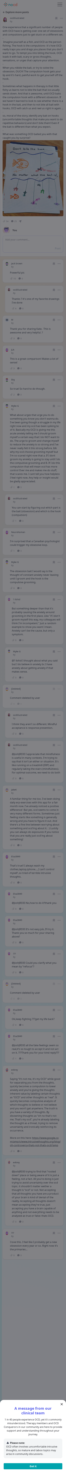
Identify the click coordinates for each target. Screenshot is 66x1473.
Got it (33, 1466)
